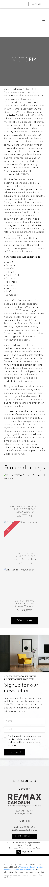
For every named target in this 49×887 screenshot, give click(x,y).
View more (24, 620)
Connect (36, 4)
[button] (14, 781)
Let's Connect (24, 836)
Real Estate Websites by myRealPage (24, 848)
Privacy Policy (24, 845)
